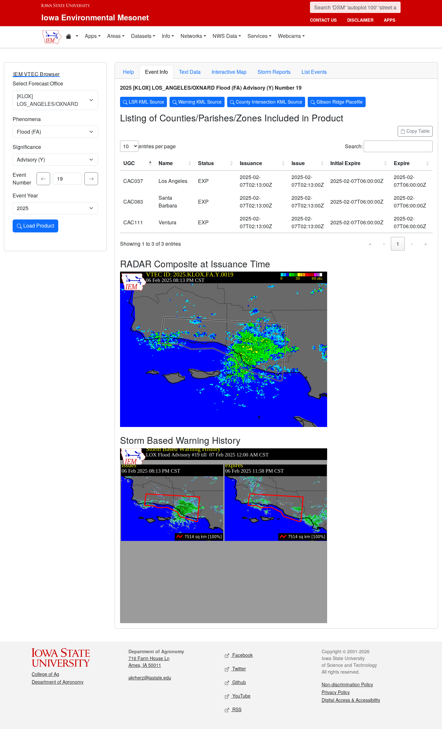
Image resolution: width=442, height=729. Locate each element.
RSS (236, 709)
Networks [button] (191, 35)
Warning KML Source (199, 101)
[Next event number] (91, 178)
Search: (354, 146)
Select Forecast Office (38, 83)
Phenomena (27, 119)
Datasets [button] (141, 35)
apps (389, 20)
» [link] (425, 243)
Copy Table (417, 131)
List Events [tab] (314, 71)
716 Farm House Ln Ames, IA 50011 (149, 661)
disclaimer (360, 20)
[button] (71, 37)
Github (238, 682)
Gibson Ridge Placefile (339, 101)
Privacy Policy (336, 692)
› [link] (412, 243)
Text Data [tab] (190, 71)
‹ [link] (384, 243)
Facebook (242, 655)
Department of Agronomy (57, 682)
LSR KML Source (145, 101)
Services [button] (258, 35)
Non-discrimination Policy (347, 684)
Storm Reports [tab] (274, 71)
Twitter (238, 668)
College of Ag (45, 674)
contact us (323, 20)
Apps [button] (91, 35)
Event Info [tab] (156, 71)
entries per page (157, 146)
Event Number (22, 178)
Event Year (25, 195)
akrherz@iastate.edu (149, 677)
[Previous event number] (43, 178)
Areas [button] (114, 35)
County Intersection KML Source (268, 101)
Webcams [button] (289, 35)
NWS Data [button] (225, 35)
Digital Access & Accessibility (351, 700)
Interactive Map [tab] (229, 71)
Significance (27, 147)
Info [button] (166, 35)
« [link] (370, 243)
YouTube (240, 695)
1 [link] (397, 243)
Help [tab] (128, 71)
